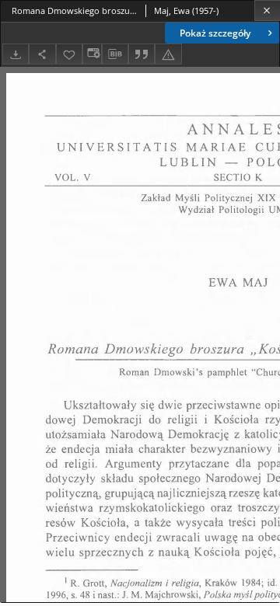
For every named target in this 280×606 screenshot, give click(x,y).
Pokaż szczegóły (215, 33)
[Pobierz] (15, 54)
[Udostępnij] (42, 54)
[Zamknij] (267, 10)
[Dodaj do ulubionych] (69, 54)
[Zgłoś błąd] (168, 54)
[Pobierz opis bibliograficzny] (115, 54)
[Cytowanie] (141, 54)
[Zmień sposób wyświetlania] (91, 54)
